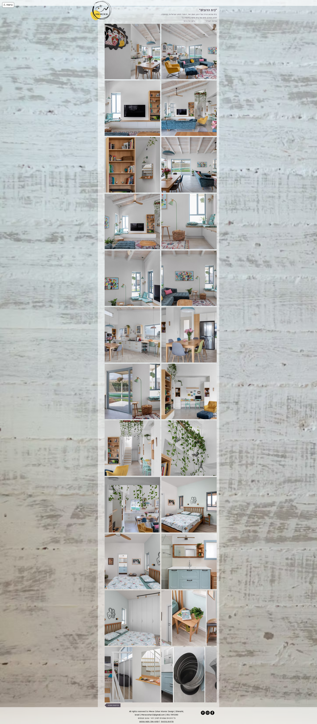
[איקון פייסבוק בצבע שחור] (212, 713)
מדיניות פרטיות (167, 721)
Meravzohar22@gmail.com (153, 714)
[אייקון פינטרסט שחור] (203, 713)
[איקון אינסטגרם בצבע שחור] (208, 713)
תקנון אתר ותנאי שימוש (149, 721)
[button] (8, 4)
